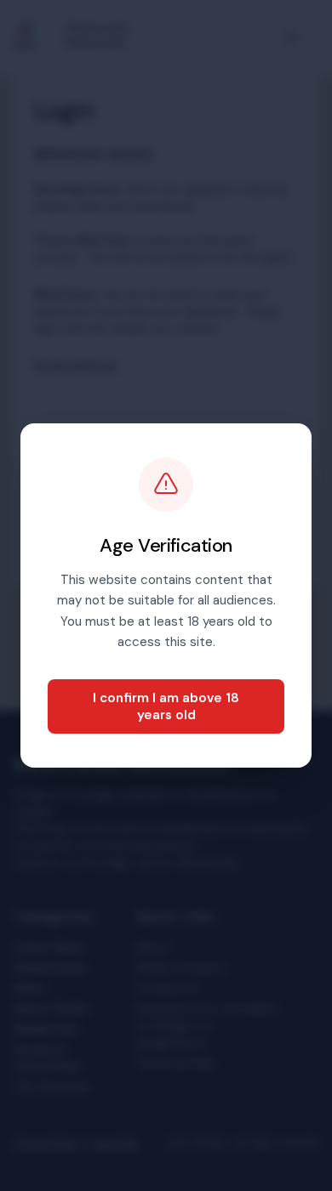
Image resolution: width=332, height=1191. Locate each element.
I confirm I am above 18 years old (166, 706)
